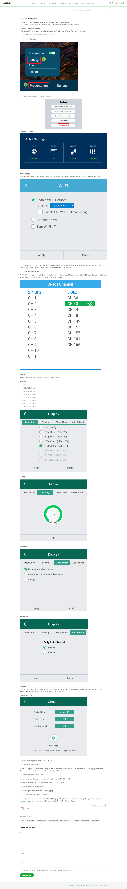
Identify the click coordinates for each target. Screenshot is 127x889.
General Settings (41, 820)
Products (42, 3)
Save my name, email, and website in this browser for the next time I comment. (47, 870)
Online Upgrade (85, 820)
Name (22, 854)
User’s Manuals (52, 3)
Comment (23, 833)
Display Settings (30, 820)
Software (63, 3)
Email (22, 862)
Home (34, 3)
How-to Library (73, 3)
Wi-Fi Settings (95, 820)
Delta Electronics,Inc (81, 885)
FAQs (82, 3)
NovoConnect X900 (65, 820)
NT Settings (76, 820)
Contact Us (90, 3)
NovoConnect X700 (53, 820)
